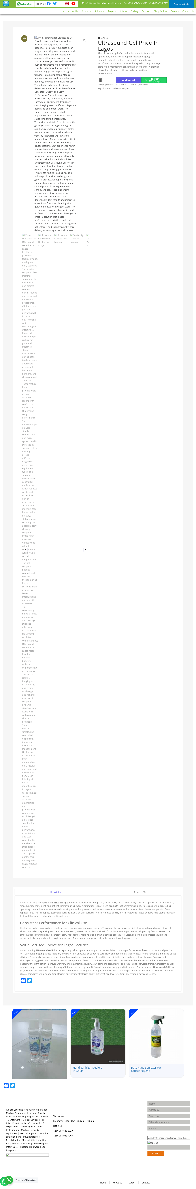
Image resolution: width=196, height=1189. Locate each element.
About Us (73, 11)
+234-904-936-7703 (158, 3)
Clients (123, 11)
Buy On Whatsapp (155, 80)
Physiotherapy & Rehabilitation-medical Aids (111, 1131)
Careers (175, 11)
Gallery (134, 11)
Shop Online (160, 11)
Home (61, 11)
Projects (112, 11)
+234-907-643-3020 (137, 3)
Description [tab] (56, 892)
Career (131, 1182)
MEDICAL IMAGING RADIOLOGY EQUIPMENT (127, 84)
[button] (154, 80)
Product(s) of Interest (158, 1133)
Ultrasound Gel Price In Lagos (115, 88)
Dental (106, 1105)
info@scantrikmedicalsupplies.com (102, 3)
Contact (146, 1182)
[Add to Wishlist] (100, 80)
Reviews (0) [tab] (139, 892)
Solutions (99, 11)
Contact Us (188, 11)
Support (146, 11)
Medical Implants (111, 1110)
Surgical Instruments (113, 1114)
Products (86, 11)
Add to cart (128, 80)
